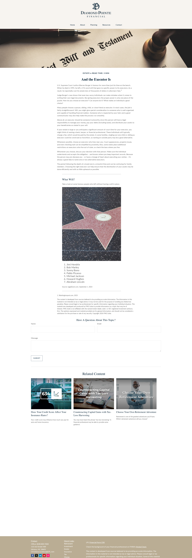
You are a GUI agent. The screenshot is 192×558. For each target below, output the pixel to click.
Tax (65, 554)
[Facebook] (32, 555)
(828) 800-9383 (43, 544)
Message (34, 338)
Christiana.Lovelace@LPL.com (42, 552)
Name (33, 324)
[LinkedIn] (40, 555)
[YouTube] (44, 555)
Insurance (68, 552)
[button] (72, 25)
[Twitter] (36, 555)
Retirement (68, 544)
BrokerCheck (141, 547)
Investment (68, 546)
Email (99, 324)
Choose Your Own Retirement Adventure (136, 412)
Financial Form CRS (97, 542)
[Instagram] (48, 555)
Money (67, 557)
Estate (66, 549)
